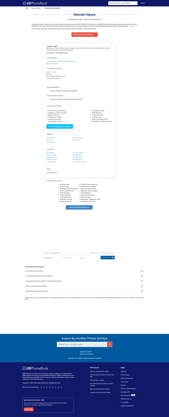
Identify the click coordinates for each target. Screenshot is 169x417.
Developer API (125, 392)
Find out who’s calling (97, 380)
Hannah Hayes (36, 8)
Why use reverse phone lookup (100, 389)
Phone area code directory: (30, 387)
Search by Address (86, 354)
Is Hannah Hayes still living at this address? (39, 276)
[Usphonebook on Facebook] (23, 392)
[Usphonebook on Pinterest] (31, 392)
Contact (123, 385)
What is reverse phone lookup (99, 371)
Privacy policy (125, 375)
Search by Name (86, 352)
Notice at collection (127, 378)
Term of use (124, 382)
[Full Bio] (132, 26)
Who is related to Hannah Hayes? (36, 286)
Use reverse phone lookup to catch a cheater (101, 384)
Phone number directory (128, 388)
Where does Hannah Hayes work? (37, 291)
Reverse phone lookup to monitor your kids (102, 376)
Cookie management (127, 406)
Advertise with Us (126, 399)
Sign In (143, 3)
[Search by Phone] (109, 344)
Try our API (28, 409)
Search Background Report (83, 34)
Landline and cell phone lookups (100, 392)
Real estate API (125, 395)
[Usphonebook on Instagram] (27, 392)
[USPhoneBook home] (35, 3)
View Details (106, 257)
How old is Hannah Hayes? (34, 271)
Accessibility (125, 402)
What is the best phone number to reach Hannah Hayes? (43, 281)
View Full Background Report (60, 126)
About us (123, 371)
